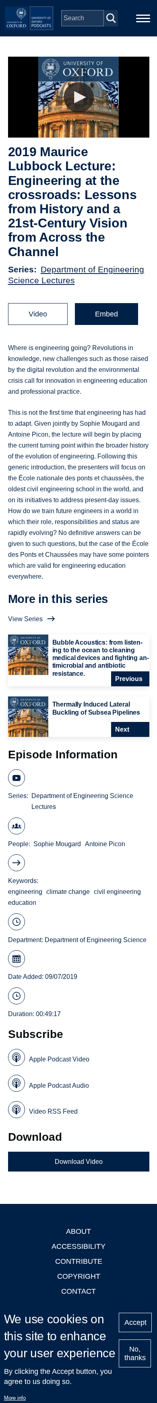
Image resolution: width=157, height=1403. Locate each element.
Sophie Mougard (57, 844)
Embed (106, 314)
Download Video (79, 1161)
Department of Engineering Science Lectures (82, 801)
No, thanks (135, 1353)
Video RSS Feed (53, 1111)
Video (38, 314)
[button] (79, 97)
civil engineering (117, 891)
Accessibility (78, 1246)
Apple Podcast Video (59, 1059)
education (22, 902)
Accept (135, 1322)
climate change (68, 891)
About (78, 1231)
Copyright (78, 1276)
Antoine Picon (105, 844)
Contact (78, 1291)
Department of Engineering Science (96, 939)
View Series (25, 619)
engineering (25, 891)
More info (15, 1398)
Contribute (78, 1261)
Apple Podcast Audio (59, 1085)
